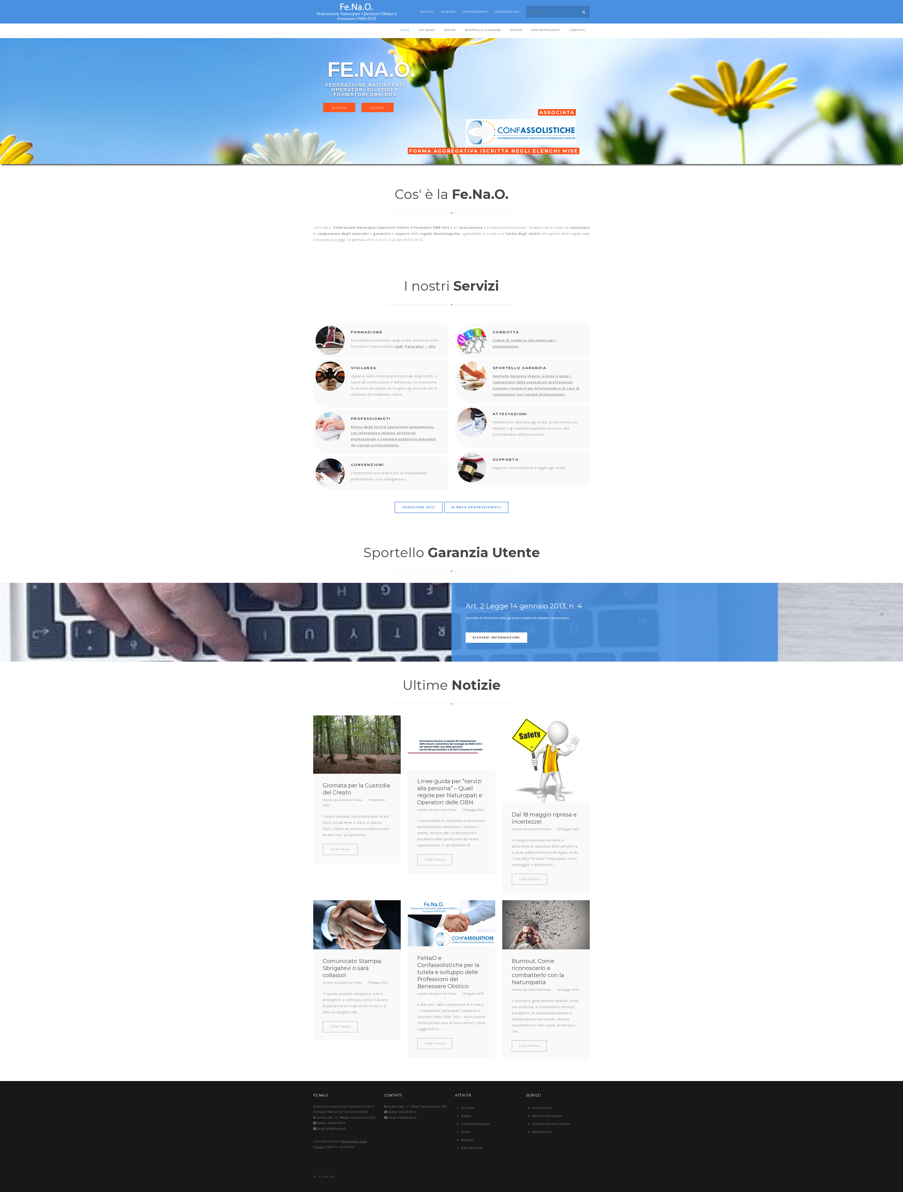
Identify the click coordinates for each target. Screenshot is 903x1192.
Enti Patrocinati (471, 1148)
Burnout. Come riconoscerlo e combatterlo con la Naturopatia (538, 972)
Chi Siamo (468, 1108)
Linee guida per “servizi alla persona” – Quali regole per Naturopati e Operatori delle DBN (449, 792)
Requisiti (467, 1140)
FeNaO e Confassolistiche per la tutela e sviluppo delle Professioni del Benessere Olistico (448, 972)
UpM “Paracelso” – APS (415, 346)
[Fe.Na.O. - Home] (356, 12)
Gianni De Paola (350, 800)
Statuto (466, 1116)
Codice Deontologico (475, 1124)
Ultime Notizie (541, 1132)
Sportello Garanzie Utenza (551, 1124)
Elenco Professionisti (547, 1116)
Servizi (466, 1132)
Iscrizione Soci (542, 1108)
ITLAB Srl (326, 1176)
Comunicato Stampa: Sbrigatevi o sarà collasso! (352, 968)
